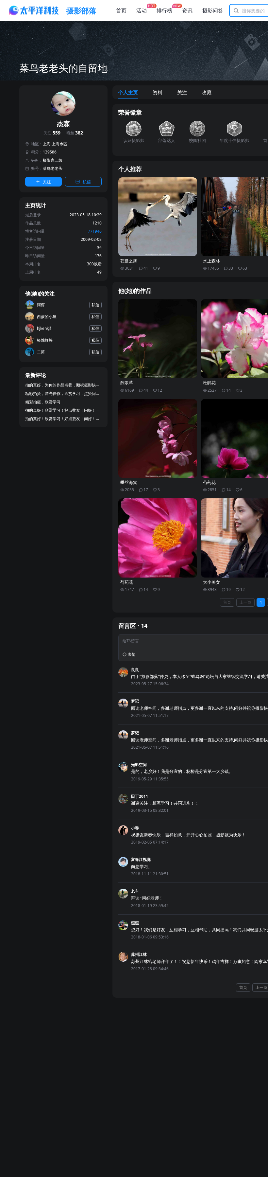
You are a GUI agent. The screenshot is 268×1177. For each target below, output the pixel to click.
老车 (135, 891)
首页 (121, 10)
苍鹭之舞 (128, 261)
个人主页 (128, 92)
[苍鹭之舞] (157, 217)
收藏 (206, 92)
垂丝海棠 (128, 482)
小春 (135, 827)
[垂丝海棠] (157, 438)
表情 (132, 654)
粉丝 (74, 133)
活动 (141, 10)
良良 (135, 669)
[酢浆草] (157, 338)
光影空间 (139, 764)
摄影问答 (212, 10)
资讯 (187, 10)
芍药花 (126, 582)
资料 (157, 92)
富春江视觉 (141, 859)
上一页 (245, 602)
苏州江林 (139, 954)
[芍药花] (157, 538)
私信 (86, 182)
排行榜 (164, 10)
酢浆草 (126, 382)
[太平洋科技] (34, 10)
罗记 (135, 701)
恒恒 (135, 923)
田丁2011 (139, 796)
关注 (51, 133)
